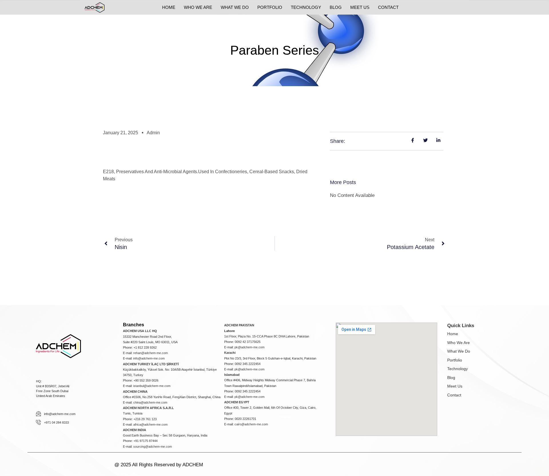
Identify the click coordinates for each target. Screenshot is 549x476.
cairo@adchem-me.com (251, 424)
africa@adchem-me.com (150, 424)
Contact (454, 395)
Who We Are (458, 342)
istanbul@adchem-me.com (151, 386)
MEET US (359, 7)
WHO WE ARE (198, 7)
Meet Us (454, 386)
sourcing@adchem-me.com (152, 446)
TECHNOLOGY (306, 7)
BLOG (336, 7)
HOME (168, 7)
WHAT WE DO (235, 7)
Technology (457, 368)
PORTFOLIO (269, 7)
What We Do (458, 351)
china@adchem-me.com (150, 402)
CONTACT (388, 7)
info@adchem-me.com (149, 358)
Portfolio (454, 360)
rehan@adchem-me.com (150, 353)
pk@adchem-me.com (249, 347)
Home (452, 333)
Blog (451, 377)
